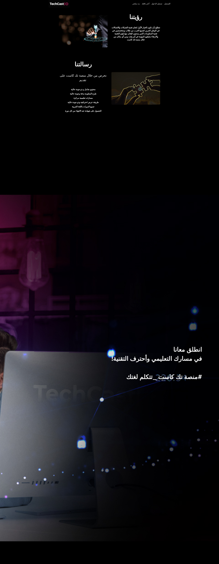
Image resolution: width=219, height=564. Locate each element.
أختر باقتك (145, 4)
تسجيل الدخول (156, 4)
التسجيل (167, 4)
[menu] (150, 4)
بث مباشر (136, 4)
